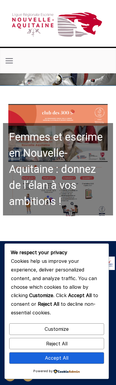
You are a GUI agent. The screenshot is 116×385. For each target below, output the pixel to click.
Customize (57, 329)
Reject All (57, 344)
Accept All (56, 358)
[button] (58, 161)
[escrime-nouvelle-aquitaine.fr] (58, 77)
